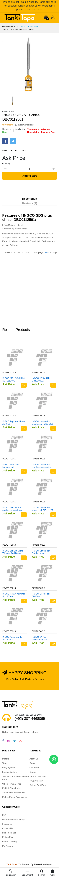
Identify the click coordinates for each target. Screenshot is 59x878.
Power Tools (33, 26)
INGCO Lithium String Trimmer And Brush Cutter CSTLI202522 (12, 552)
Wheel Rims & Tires (11, 784)
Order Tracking (9, 841)
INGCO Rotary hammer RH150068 (13, 595)
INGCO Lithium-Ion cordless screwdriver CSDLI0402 (12, 509)
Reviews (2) (29, 203)
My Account (7, 846)
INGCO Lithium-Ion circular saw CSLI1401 (42, 422)
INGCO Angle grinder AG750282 (12, 638)
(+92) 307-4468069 (30, 718)
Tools (23, 26)
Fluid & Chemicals (11, 788)
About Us (33, 759)
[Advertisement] (29, 291)
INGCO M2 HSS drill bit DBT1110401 (13, 379)
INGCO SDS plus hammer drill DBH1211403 (10, 465)
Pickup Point (8, 837)
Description (29, 198)
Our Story (34, 767)
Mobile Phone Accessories (14, 797)
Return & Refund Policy (13, 819)
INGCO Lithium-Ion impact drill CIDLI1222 (42, 508)
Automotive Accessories (13, 792)
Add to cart (29, 175)
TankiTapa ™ (13, 864)
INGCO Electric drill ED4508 (41, 595)
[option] (29, 64)
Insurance (7, 824)
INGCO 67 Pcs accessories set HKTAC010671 (39, 638)
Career (32, 772)
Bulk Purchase (9, 833)
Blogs (32, 763)
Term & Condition (37, 776)
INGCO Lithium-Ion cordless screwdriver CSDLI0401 (42, 465)
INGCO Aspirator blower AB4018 (13, 422)
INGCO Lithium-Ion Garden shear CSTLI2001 (41, 552)
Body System (8, 767)
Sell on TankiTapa (37, 785)
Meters (5, 759)
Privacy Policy (36, 781)
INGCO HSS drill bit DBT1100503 (41, 379)
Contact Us (7, 828)
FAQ (4, 815)
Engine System (9, 772)
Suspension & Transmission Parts (15, 778)
